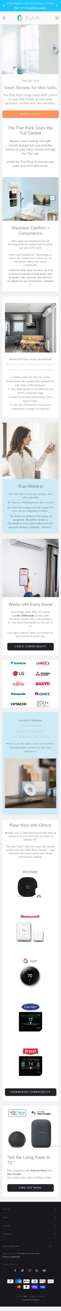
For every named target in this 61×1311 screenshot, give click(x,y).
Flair (25, 1296)
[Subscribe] (50, 1246)
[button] (50, 18)
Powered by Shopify (30, 1300)
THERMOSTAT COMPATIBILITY (30, 1092)
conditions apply (36, 7)
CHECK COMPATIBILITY (30, 646)
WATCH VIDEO (30, 114)
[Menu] (4, 18)
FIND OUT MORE (30, 1188)
